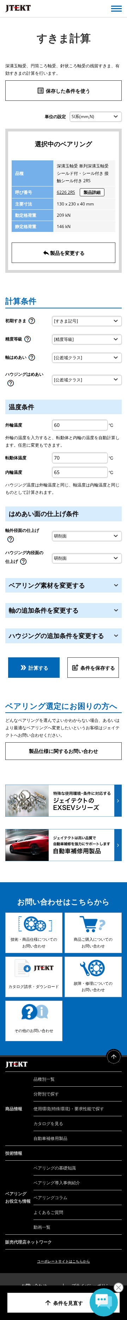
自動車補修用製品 (50, 1138)
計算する (33, 667)
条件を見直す (63, 1303)
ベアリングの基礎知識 (55, 1168)
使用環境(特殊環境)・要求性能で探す (69, 1109)
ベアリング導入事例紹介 (57, 1183)
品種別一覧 (44, 1079)
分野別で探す (46, 1094)
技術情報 (13, 1153)
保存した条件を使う (63, 90)
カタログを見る (48, 1123)
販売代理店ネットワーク (28, 1242)
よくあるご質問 (48, 1212)
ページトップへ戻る (114, 1057)
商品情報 (13, 1109)
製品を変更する (63, 253)
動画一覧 (42, 1227)
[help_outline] (31, 323)
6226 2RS (66, 192)
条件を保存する (93, 667)
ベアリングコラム (50, 1198)
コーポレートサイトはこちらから (63, 1261)
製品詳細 (92, 192)
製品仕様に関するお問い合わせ (63, 751)
